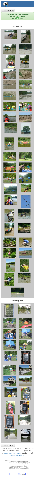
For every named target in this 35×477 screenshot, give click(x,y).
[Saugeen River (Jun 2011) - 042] (24, 278)
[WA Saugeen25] (25, 381)
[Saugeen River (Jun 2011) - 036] (25, 242)
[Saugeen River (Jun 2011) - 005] (10, 61)
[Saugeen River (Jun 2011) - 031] (9, 215)
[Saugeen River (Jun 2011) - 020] (24, 142)
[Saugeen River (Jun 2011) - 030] (25, 201)
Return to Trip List (9, 10)
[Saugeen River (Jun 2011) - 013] (9, 106)
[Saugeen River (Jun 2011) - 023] (9, 167)
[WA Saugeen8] (11, 434)
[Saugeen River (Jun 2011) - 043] (17, 292)
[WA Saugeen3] (25, 393)
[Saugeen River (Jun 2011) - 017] (11, 128)
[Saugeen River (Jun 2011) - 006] (24, 61)
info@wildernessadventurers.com (18, 455)
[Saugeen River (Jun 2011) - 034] (24, 228)
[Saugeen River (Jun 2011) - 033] (9, 229)
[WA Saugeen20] (9, 370)
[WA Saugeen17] (9, 345)
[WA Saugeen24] (9, 381)
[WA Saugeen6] (9, 421)
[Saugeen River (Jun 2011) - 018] (25, 129)
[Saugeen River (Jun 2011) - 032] (24, 214)
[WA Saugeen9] (25, 435)
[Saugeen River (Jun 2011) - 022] (25, 156)
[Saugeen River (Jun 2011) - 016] (25, 117)
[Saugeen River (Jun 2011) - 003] (9, 49)
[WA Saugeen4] (10, 407)
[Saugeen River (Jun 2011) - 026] (25, 178)
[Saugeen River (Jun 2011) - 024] (25, 167)
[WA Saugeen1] (9, 310)
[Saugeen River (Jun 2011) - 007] (9, 74)
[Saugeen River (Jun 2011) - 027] (10, 189)
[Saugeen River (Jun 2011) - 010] (25, 84)
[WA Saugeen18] (25, 345)
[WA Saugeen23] (25, 370)
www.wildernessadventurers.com (12, 453)
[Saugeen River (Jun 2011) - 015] (9, 117)
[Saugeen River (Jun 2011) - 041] (9, 279)
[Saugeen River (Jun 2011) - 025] (9, 178)
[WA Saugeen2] (25, 357)
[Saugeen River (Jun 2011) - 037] (9, 253)
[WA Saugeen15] (9, 334)
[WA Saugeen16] (25, 334)
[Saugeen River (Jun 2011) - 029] (11, 200)
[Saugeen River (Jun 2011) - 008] (25, 74)
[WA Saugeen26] (11, 392)
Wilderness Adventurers (12, 3)
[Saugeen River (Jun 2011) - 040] (24, 265)
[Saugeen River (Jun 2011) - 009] (9, 84)
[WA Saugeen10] (24, 309)
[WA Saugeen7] (24, 420)
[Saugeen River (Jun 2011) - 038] (25, 253)
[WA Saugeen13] (9, 323)
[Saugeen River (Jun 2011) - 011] (9, 95)
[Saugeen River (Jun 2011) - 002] (25, 36)
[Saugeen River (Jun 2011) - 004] (25, 49)
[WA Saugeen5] (24, 407)
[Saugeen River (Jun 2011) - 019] (9, 143)
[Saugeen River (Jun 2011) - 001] (11, 34)
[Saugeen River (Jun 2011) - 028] (26, 188)
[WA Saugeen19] (11, 356)
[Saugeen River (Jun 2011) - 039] (10, 265)
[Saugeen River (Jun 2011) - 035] (9, 242)
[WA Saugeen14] (25, 323)
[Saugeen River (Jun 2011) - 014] (25, 106)
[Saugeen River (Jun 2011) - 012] (25, 95)
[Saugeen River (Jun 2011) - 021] (9, 156)
